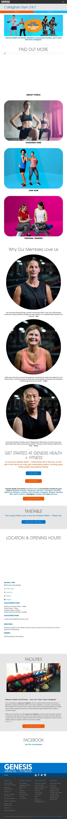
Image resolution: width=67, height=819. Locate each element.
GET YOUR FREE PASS (33, 726)
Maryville (40, 491)
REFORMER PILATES (40, 802)
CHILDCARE (38, 794)
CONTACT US (7, 808)
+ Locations (23, 798)
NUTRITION (38, 800)
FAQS (20, 789)
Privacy (34, 816)
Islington (52, 492)
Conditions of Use (41, 816)
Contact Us (9, 592)
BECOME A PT (7, 791)
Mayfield (15, 491)
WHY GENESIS (23, 783)
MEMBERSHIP (33, 481)
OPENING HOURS (54, 789)
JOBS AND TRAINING (9, 798)
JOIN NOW (17, 12)
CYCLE (36, 798)
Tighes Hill (8, 492)
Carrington (48, 491)
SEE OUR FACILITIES (33, 498)
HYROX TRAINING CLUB (41, 787)
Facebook (8, 596)
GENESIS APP (53, 799)
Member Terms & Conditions (55, 816)
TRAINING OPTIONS (24, 785)
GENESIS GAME (54, 797)
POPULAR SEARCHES (9, 810)
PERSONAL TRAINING (40, 783)
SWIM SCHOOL (39, 792)
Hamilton (57, 491)
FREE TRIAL (50, 12)
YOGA (36, 796)
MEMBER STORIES (55, 796)
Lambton (24, 492)
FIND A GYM (22, 787)
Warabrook (31, 491)
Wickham (16, 492)
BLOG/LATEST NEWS (55, 783)
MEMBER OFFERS (54, 791)
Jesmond (53, 494)
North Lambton (19, 494)
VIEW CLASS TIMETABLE (33, 522)
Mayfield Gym (31, 489)
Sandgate (44, 492)
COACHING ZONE (39, 785)
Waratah (23, 491)
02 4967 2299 (9, 588)
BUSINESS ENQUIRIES (10, 801)
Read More (8, 721)
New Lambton (34, 492)
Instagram (8, 599)
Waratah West (41, 494)
